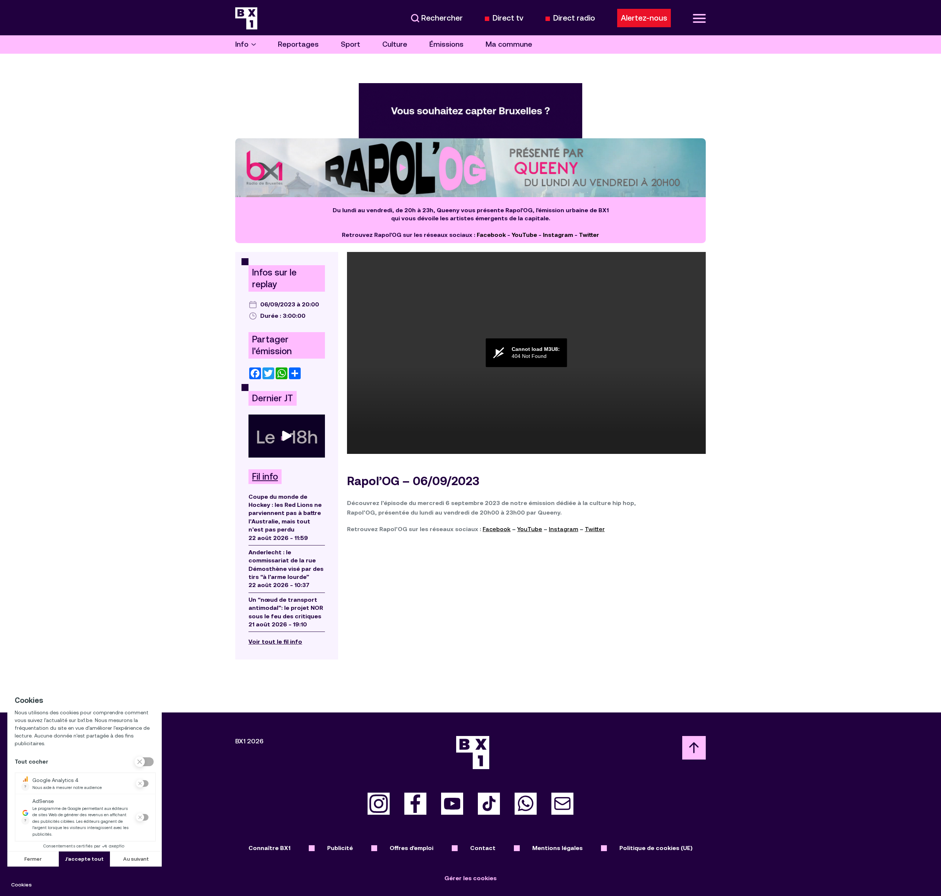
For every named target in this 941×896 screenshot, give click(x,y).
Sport (350, 44)
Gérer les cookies (470, 878)
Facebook (491, 235)
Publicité (340, 848)
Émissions (446, 44)
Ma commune (509, 44)
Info (241, 44)
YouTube (524, 235)
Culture (394, 44)
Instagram (558, 235)
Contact (482, 848)
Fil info (265, 476)
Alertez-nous (644, 18)
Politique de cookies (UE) (656, 848)
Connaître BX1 (269, 848)
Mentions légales (557, 848)
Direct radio (574, 18)
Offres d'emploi (411, 848)
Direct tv (508, 18)
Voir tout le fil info (275, 641)
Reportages (298, 44)
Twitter (589, 235)
